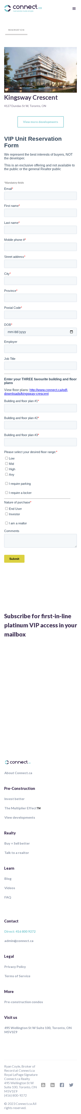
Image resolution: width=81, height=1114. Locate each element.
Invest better (14, 799)
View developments (19, 817)
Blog (7, 878)
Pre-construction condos (23, 1002)
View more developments (40, 122)
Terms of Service (17, 976)
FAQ (7, 897)
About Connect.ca (18, 773)
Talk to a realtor (16, 853)
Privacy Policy (15, 967)
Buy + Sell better (17, 843)
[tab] (16, 30)
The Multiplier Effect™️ (22, 808)
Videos (9, 888)
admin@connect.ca (18, 941)
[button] (74, 8)
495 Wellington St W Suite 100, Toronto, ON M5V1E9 (38, 1030)
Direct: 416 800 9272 (20, 931)
